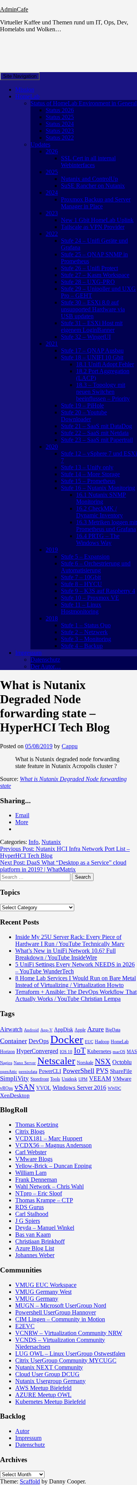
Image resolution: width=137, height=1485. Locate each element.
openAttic (8, 1071)
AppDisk (63, 1029)
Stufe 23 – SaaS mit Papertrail (97, 439)
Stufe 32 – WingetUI (86, 336)
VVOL (43, 1088)
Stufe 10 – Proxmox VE (90, 597)
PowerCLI (50, 1071)
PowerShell (78, 1070)
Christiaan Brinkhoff (40, 1241)
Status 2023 (60, 130)
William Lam (30, 1172)
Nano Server (25, 1063)
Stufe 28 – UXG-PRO (88, 282)
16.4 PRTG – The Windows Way (97, 539)
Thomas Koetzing (36, 1124)
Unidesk (69, 1079)
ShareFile (121, 1071)
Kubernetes (99, 1051)
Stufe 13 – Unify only (87, 467)
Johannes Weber (34, 1255)
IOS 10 (66, 1052)
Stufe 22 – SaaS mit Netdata (95, 433)
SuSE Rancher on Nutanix (93, 185)
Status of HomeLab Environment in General (83, 103)
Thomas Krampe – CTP (44, 1200)
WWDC (114, 1088)
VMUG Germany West (43, 1292)
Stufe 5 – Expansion (85, 556)
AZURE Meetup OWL (43, 1395)
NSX (103, 1061)
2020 (52, 446)
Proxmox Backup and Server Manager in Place (96, 202)
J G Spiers (27, 1221)
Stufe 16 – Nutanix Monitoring (98, 488)
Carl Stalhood (31, 1214)
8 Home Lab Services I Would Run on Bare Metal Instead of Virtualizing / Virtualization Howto (75, 981)
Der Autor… (45, 666)
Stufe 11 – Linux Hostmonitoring (81, 608)
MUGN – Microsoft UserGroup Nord (60, 1305)
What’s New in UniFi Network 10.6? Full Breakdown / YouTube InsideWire (65, 954)
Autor (22, 1431)
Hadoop (102, 1041)
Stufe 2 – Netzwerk (84, 632)
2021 (52, 343)
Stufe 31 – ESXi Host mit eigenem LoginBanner (92, 326)
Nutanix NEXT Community (49, 1367)
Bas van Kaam (33, 1234)
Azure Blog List (34, 1248)
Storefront (39, 1079)
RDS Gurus (29, 1207)
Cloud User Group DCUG (47, 1374)
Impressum (28, 652)
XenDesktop (15, 1095)
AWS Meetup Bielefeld (43, 1388)
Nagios (6, 1063)
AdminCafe (14, 9)
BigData (112, 1029)
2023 (52, 213)
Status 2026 (60, 110)
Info (33, 842)
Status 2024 (60, 124)
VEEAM (100, 1078)
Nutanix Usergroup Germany (50, 1381)
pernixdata (28, 1071)
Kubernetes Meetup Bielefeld (50, 1401)
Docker (66, 1039)
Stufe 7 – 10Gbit (81, 577)
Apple (80, 1029)
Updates (40, 144)
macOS (119, 1052)
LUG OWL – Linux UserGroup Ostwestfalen (70, 1353)
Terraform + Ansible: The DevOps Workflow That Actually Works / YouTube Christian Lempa (76, 995)
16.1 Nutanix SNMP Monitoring (101, 498)
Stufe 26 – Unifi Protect (89, 268)
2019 (52, 549)
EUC (89, 1042)
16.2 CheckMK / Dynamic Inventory (99, 512)
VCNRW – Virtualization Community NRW (68, 1333)
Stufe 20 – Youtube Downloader (84, 415)
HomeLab (27, 96)
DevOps (39, 1041)
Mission (24, 89)
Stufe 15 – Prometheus (88, 481)
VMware (122, 1079)
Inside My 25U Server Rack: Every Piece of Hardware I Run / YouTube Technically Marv (69, 940)
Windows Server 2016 (79, 1087)
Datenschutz (45, 659)
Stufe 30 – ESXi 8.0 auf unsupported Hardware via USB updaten (93, 309)
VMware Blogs (34, 1159)
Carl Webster (30, 1152)
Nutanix (51, 842)
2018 (52, 618)
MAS (132, 1051)
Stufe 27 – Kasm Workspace (95, 275)
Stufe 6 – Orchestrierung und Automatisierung (96, 566)
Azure (95, 1029)
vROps (6, 1088)
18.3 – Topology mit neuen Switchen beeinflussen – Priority (103, 392)
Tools (55, 1079)
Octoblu (122, 1062)
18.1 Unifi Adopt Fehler (105, 364)
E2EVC (25, 1326)
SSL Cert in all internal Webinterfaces (88, 161)
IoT (80, 1050)
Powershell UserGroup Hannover (55, 1312)
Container (13, 1041)
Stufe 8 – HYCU (81, 584)
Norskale (85, 1062)
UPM (83, 1079)
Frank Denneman (36, 1179)
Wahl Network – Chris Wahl (49, 1186)
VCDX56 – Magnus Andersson (53, 1145)
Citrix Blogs (30, 1131)
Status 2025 (60, 117)
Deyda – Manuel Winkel (44, 1227)
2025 (52, 172)
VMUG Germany (36, 1298)
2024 (52, 192)
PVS (102, 1070)
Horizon (7, 1051)
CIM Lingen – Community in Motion (60, 1319)
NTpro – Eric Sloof (38, 1193)
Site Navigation (20, 76)
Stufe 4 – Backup (82, 646)
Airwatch (11, 1029)
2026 (52, 151)
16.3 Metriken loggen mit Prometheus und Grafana (106, 525)
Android (31, 1030)
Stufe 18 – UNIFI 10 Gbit (92, 357)
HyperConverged (37, 1051)
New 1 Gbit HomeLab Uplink (97, 220)
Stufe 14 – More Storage (90, 474)
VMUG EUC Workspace (45, 1285)
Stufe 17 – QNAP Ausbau (92, 350)
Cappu (70, 746)
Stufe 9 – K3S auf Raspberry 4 (98, 591)
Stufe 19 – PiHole (82, 405)
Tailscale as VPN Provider (92, 227)
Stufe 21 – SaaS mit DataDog (96, 426)
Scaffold (30, 1481)
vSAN (24, 1087)
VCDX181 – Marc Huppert (48, 1138)
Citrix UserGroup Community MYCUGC (65, 1360)
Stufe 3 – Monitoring (86, 639)
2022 (52, 233)
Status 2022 (60, 137)
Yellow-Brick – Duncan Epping (53, 1166)
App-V (46, 1030)
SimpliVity (14, 1078)
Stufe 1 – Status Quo (86, 625)
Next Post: (63, 866)
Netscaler (56, 1060)
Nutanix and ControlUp (89, 179)
